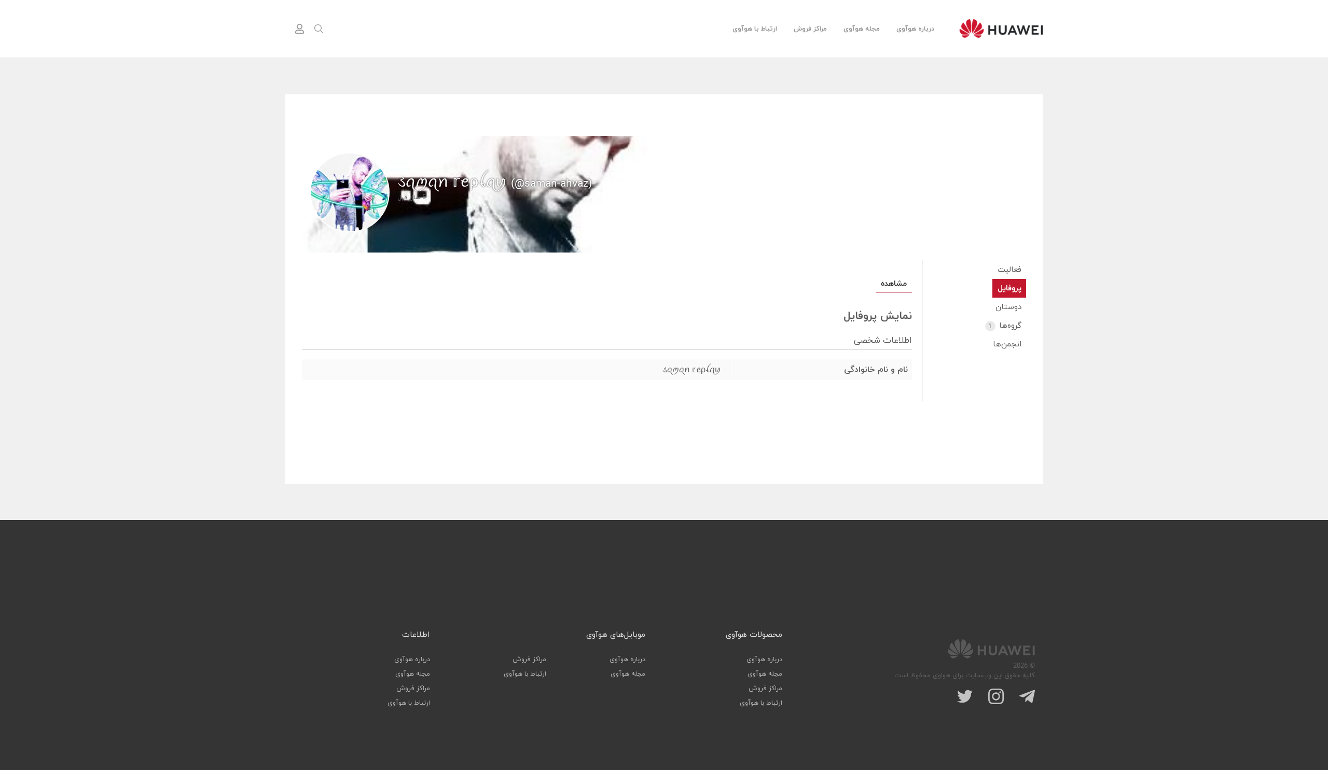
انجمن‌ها (1007, 344)
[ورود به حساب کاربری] (299, 29)
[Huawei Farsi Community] (1001, 28)
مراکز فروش (810, 29)
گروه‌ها (1004, 325)
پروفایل (1009, 288)
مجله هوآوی (861, 29)
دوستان (1008, 307)
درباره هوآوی (915, 29)
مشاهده (894, 283)
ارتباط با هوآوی (754, 29)
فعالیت (1009, 269)
